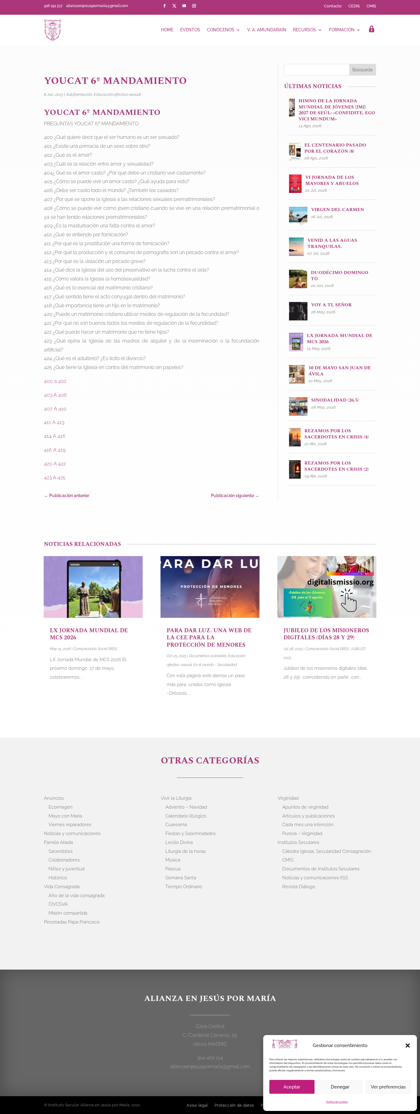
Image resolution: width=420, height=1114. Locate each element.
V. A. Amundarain (266, 29)
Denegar (340, 1087)
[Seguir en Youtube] (184, 6)
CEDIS (354, 6)
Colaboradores (64, 860)
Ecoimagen (61, 807)
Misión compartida (68, 913)
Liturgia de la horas (185, 851)
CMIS (371, 6)
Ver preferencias (388, 1087)
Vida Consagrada (62, 886)
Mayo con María (65, 816)
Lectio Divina (179, 842)
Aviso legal (197, 1105)
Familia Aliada (58, 842)
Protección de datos (234, 1105)
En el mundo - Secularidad (215, 665)
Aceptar (291, 1087)
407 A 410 (55, 409)
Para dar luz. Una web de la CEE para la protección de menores (209, 637)
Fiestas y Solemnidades (190, 833)
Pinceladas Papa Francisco (72, 922)
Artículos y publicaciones (308, 816)
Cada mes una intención (308, 824)
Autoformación (79, 94)
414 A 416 (54, 436)
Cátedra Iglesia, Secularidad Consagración (326, 851)
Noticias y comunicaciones (72, 833)
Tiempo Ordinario (183, 886)
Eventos (190, 29)
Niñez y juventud (67, 869)
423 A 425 (54, 478)
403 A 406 (55, 395)
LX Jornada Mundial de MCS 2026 (89, 634)
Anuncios (54, 798)
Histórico (58, 878)
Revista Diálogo (298, 886)
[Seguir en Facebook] (164, 6)
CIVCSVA (58, 904)
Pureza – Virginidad (302, 833)
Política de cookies (337, 1101)
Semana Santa (180, 878)
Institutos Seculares (298, 842)
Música (172, 860)
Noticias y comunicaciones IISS (315, 878)
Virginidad (288, 798)
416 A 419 (54, 450)
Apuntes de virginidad (305, 807)
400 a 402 (55, 381)
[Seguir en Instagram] (194, 6)
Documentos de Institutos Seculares (320, 869)
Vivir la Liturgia (176, 798)
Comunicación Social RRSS (95, 649)
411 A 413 (54, 422)
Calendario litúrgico (185, 816)
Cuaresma (176, 824)
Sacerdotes (61, 851)
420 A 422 (55, 464)
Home (167, 29)
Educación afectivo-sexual (117, 94)
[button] (408, 1045)
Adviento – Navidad (186, 807)
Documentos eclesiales (208, 656)
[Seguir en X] (174, 6)
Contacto (333, 6)
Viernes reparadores (70, 824)
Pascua (172, 869)
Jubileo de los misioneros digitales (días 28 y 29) (326, 634)
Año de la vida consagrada (77, 895)
